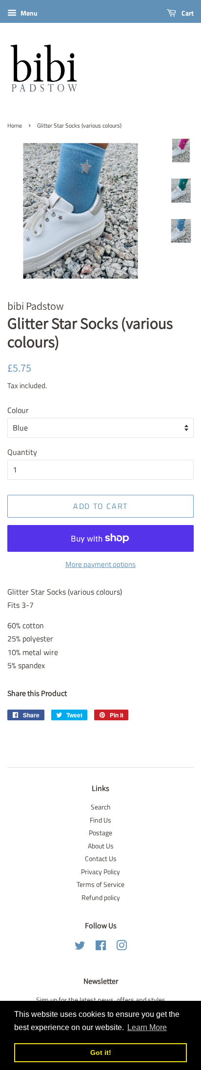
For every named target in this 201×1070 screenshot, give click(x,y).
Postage (100, 833)
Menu (28, 13)
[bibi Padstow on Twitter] (80, 947)
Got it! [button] (100, 1052)
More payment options (100, 564)
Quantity (22, 452)
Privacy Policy (100, 872)
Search (101, 807)
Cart (187, 13)
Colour (18, 410)
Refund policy (100, 897)
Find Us (100, 820)
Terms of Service (100, 884)
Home (14, 125)
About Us (101, 846)
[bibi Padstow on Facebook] (100, 947)
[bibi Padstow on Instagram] (121, 947)
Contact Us (101, 859)
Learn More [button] (147, 1027)
